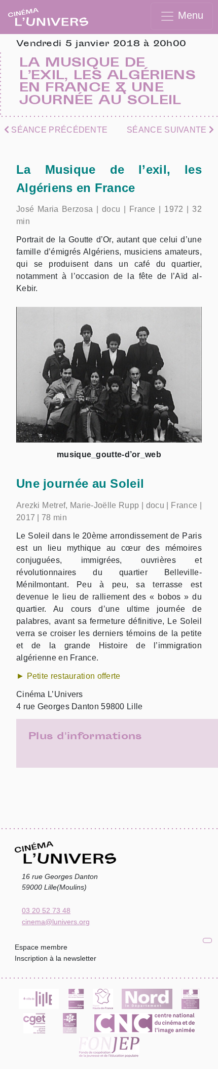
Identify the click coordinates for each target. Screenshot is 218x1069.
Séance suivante (168, 129)
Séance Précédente (58, 129)
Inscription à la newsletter (55, 958)
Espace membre (41, 947)
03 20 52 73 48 (46, 910)
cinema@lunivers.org (56, 922)
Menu (189, 15)
